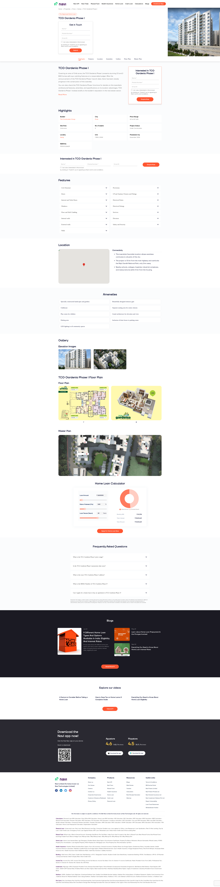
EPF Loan (96, 830)
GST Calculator (126, 820)
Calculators (139, 4)
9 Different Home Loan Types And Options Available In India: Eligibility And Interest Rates (96, 637)
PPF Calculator (86, 820)
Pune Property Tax (111, 842)
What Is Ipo (67, 834)
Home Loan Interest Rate (70, 840)
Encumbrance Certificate (112, 840)
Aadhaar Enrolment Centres (144, 876)
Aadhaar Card (70, 874)
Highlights (81, 59)
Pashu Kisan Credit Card (116, 830)
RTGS (141, 854)
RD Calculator (104, 820)
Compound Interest (61, 856)
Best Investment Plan (101, 868)
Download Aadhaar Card (88, 874)
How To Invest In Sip (120, 834)
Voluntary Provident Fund (146, 868)
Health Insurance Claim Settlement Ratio (76, 850)
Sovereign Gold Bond (92, 834)
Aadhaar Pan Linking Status (125, 874)
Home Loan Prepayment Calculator (73, 824)
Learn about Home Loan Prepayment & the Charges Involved (145, 633)
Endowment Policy (138, 846)
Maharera (134, 840)
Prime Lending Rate (130, 830)
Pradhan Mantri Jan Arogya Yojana (122, 846)
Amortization (67, 842)
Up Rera (129, 842)
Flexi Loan (78, 828)
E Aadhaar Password (140, 874)
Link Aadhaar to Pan (113, 882)
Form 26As (148, 860)
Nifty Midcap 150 (127, 836)
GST (72, 860)
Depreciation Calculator (90, 824)
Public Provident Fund (138, 860)
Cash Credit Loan (65, 830)
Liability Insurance (106, 850)
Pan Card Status (67, 880)
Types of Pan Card (125, 882)
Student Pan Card (151, 882)
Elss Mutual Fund (155, 834)
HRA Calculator (106, 822)
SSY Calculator (127, 818)
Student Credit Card (113, 854)
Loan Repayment (130, 828)
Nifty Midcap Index (95, 836)
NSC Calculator (116, 822)
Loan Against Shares (86, 830)
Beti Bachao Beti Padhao (142, 866)
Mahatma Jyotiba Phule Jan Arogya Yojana (86, 848)
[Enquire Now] (75, 50)
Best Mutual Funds (144, 834)
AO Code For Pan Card (139, 880)
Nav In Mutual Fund (132, 834)
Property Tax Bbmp (125, 840)
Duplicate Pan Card (106, 880)
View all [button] (109, 709)
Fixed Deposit (154, 866)
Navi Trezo (85, 4)
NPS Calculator (146, 818)
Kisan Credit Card (86, 856)
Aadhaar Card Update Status (99, 876)
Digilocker (77, 874)
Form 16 (111, 860)
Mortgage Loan (100, 842)
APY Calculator (137, 822)
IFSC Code (72, 854)
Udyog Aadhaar (85, 876)
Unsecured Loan (69, 828)
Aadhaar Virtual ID (61, 876)
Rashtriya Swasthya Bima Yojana (117, 868)
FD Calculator (95, 820)
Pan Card (74, 880)
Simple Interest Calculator (63, 822)
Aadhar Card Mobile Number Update (106, 874)
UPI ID (154, 854)
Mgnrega (65, 866)
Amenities (109, 59)
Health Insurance (107, 4)
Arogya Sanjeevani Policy (135, 848)
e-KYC (93, 854)
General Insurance (106, 846)
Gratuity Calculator (95, 822)
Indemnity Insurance (95, 850)
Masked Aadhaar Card (74, 876)
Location (100, 59)
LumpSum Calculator (115, 820)
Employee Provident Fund (80, 866)
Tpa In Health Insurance (120, 848)
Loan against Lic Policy (117, 828)
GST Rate (86, 862)
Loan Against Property (78, 842)
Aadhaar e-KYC (112, 876)
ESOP (62, 868)
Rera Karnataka (121, 842)
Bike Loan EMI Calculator (154, 820)
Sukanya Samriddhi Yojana (95, 866)
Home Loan (119, 4)
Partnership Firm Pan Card (138, 882)
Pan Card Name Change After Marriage (85, 882)
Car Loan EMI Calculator (139, 820)
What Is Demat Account (78, 834)
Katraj (62, 137)
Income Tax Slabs (103, 860)
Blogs (147, 4)
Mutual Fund (95, 4)
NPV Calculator (146, 822)
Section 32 (79, 862)
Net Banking (86, 854)
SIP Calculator (118, 818)
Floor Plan (127, 59)
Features (91, 59)
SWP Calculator (156, 818)
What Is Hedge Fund (75, 836)
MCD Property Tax (90, 842)
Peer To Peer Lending (152, 828)
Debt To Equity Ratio (74, 856)
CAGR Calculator (127, 822)
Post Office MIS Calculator (89, 818)
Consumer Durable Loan (103, 828)
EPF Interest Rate (69, 868)
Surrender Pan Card (102, 882)
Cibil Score (65, 854)
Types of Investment (133, 868)
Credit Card (79, 854)
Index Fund (111, 834)
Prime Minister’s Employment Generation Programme (119, 866)
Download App (158, 4)
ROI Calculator (156, 822)
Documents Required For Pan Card (123, 880)
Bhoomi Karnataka (143, 840)
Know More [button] (109, 667)
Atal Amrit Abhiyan (148, 848)
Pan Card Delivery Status (66, 882)
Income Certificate (125, 860)
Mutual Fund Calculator (62, 820)
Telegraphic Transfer (101, 854)
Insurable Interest (149, 846)
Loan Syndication (140, 828)
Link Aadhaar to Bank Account (126, 876)
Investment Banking (133, 854)
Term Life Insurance (94, 846)
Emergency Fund (75, 830)
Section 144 (72, 862)
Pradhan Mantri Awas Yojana (96, 840)
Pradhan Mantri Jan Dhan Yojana (84, 868)
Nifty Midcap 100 (117, 836)
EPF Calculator (137, 818)
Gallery (118, 59)
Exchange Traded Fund (62, 836)
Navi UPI (76, 4)
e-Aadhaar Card (157, 876)
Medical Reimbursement (106, 848)
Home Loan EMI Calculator (105, 818)
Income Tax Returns (91, 860)
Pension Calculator (75, 820)
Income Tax (66, 860)
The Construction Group (67, 119)
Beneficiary (123, 854)
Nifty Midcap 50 (106, 836)
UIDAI (63, 874)
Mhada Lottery (153, 840)
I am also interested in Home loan (74, 42)
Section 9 (117, 860)
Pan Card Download (83, 880)
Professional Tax (157, 860)
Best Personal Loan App (88, 828)
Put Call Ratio (103, 834)
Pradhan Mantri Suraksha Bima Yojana (77, 846)
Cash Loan (129, 4)
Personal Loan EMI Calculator (72, 818)
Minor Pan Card (150, 880)
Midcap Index (86, 836)
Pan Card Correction (95, 880)
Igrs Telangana (83, 840)
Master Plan (138, 59)
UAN (70, 866)
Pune (96, 119)
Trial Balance (147, 854)
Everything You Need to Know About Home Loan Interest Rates (144, 648)
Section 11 (58, 862)
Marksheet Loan (104, 830)
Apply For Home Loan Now (110, 531)
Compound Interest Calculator (80, 822)
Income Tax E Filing (79, 860)
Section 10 (65, 862)
